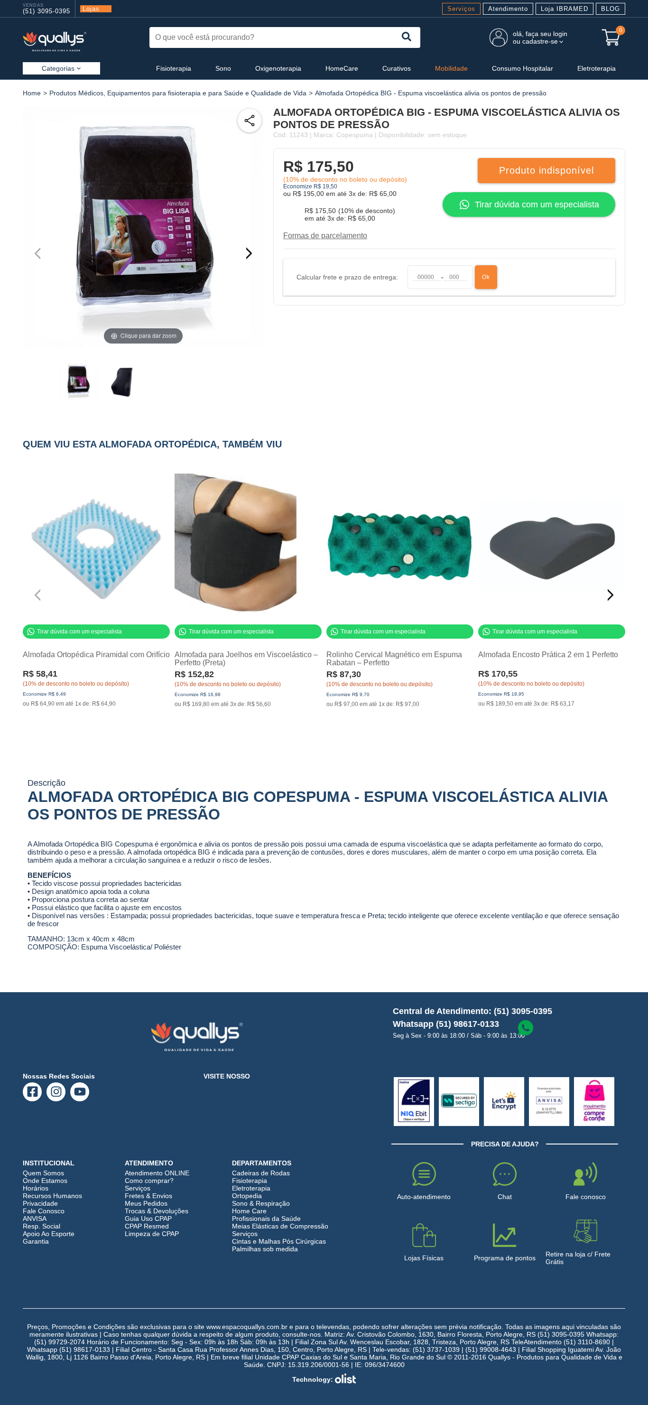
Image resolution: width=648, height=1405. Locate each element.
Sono (223, 68)
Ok (486, 277)
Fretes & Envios (148, 1196)
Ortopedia (247, 1196)
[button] (252, 253)
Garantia (36, 1241)
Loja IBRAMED (564, 8)
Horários (35, 1188)
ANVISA (34, 1218)
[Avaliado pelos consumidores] (414, 1101)
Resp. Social (41, 1226)
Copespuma (354, 135)
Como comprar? (149, 1180)
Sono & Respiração (261, 1203)
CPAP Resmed (147, 1226)
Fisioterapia (173, 68)
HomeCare (341, 68)
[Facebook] (32, 1092)
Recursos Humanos (52, 1196)
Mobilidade (451, 68)
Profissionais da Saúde (266, 1218)
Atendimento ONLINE (157, 1173)
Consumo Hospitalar (522, 68)
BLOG (610, 8)
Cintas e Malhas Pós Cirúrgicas (279, 1241)
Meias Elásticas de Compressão (280, 1226)
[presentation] (407, 37)
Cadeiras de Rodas (261, 1173)
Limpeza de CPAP (152, 1234)
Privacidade (40, 1203)
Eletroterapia (596, 68)
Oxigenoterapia (278, 68)
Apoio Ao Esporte (48, 1234)
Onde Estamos (45, 1180)
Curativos (396, 68)
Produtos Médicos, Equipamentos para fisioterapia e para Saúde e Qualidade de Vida (177, 93)
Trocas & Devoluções (156, 1211)
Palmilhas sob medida (265, 1249)
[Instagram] (56, 1092)
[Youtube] (80, 1092)
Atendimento (508, 8)
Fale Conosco (44, 1211)
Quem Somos (43, 1173)
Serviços (461, 8)
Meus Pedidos (146, 1203)
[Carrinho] (611, 37)
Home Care (249, 1211)
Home (32, 93)
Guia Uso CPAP (148, 1218)
